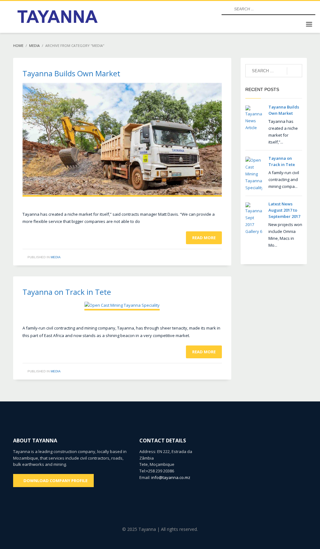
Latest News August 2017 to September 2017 (284, 210)
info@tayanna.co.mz (170, 477)
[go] (225, 9)
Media (56, 257)
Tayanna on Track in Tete (66, 292)
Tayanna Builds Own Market (71, 73)
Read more (204, 237)
